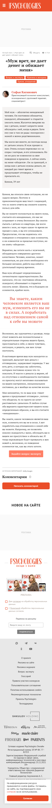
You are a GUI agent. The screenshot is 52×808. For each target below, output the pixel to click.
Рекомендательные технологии (26, 694)
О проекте (26, 658)
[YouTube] (30, 649)
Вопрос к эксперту (14, 77)
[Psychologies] (25, 6)
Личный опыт (7, 53)
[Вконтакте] (35, 643)
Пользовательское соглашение (26, 685)
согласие (17, 601)
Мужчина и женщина (36, 77)
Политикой (15, 608)
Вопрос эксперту (26, 671)
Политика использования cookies (26, 690)
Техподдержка (26, 703)
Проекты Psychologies (26, 699)
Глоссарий (26, 676)
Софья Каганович (24, 92)
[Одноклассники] (21, 649)
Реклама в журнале (26, 667)
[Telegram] (26, 643)
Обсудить (36, 53)
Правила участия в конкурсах (26, 680)
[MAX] (16, 643)
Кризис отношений (27, 81)
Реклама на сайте (26, 662)
